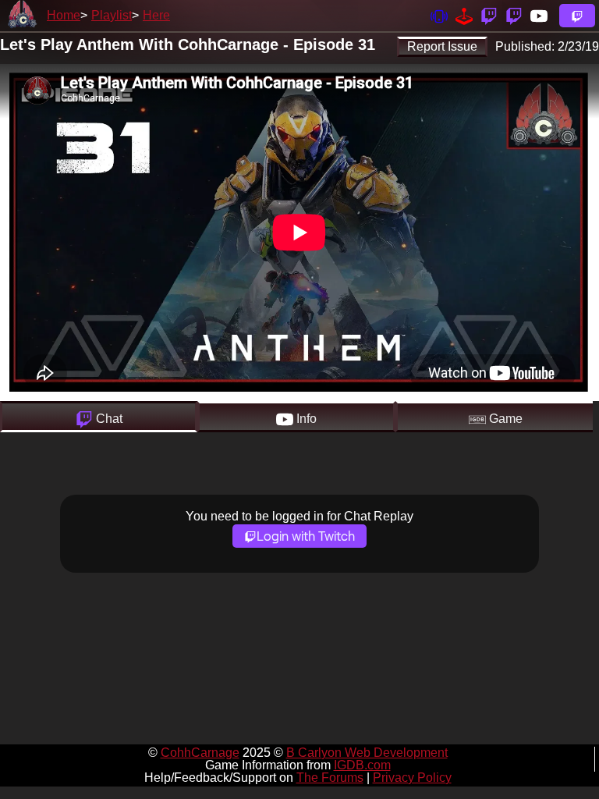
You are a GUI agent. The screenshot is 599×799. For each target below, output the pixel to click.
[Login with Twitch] (577, 15)
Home (63, 15)
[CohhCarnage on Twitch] (489, 15)
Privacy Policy (412, 777)
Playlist (111, 15)
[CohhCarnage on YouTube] (539, 15)
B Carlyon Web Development (367, 752)
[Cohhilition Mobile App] (439, 15)
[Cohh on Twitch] (514, 15)
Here (156, 15)
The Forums (329, 777)
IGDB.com (362, 765)
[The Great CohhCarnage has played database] (464, 15)
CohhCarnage (200, 752)
